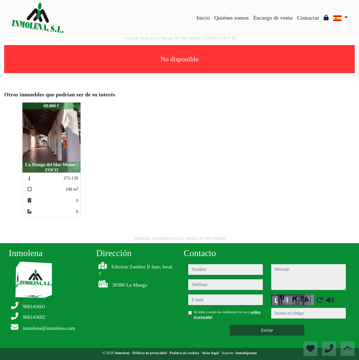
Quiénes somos (231, 18)
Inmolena (122, 353)
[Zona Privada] (326, 17)
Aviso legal (211, 353)
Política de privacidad (150, 353)
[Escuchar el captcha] (330, 300)
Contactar (308, 18)
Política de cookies (185, 353)
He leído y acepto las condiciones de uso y (227, 314)
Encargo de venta (273, 18)
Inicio (203, 18)
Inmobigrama (246, 353)
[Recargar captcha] (319, 300)
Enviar (267, 330)
